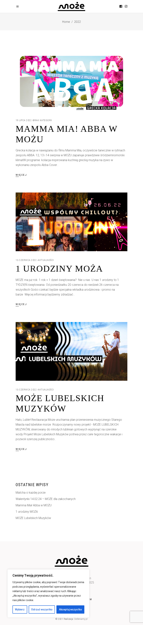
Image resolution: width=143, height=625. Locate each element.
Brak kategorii (42, 120)
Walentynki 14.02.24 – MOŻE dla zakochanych (46, 499)
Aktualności (46, 260)
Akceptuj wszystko (70, 609)
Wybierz (20, 609)
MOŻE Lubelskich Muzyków (33, 518)
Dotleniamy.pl (81, 619)
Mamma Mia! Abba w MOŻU (34, 505)
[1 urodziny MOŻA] (71, 222)
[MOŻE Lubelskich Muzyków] (71, 351)
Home (66, 22)
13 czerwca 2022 (26, 260)
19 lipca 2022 (24, 120)
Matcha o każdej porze (31, 492)
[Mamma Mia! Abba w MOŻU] (71, 82)
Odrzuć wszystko (42, 609)
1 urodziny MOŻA (59, 268)
